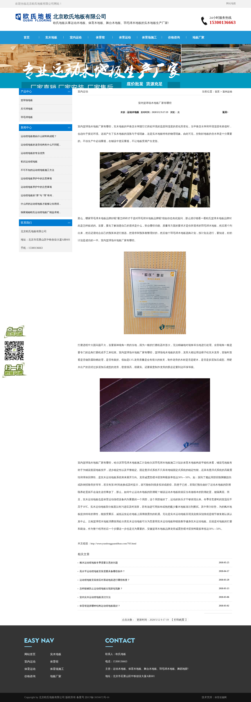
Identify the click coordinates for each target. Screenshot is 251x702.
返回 (225, 112)
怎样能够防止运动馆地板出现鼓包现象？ (101, 588)
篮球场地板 (27, 100)
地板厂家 (198, 37)
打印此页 (179, 619)
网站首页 (29, 654)
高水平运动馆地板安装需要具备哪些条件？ (102, 571)
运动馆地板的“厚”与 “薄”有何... (37, 195)
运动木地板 (133, 112)
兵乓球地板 (27, 108)
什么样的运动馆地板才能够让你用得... (41, 203)
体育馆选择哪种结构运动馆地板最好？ (100, 605)
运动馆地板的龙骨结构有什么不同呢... (41, 144)
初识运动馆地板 (29, 161)
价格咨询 (174, 37)
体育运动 (125, 37)
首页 (27, 37)
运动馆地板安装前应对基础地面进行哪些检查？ (105, 580)
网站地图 (231, 3)
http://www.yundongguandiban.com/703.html (113, 543)
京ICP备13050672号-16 (97, 697)
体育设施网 (221, 697)
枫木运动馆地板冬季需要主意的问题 (99, 562)
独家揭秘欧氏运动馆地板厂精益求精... (41, 212)
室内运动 (76, 37)
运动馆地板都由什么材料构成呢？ (39, 136)
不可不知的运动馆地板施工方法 (37, 170)
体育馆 (100, 37)
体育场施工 (149, 37)
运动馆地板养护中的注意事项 (36, 178)
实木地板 (51, 37)
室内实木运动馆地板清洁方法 (95, 597)
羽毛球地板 (27, 117)
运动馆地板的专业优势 (33, 153)
